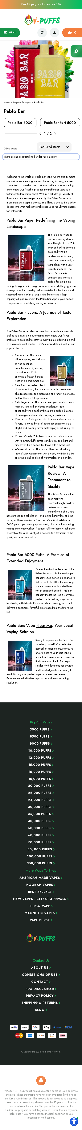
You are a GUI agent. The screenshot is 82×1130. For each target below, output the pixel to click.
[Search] (76, 51)
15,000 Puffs (39, 765)
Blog (39, 1010)
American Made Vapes (39, 878)
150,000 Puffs (39, 863)
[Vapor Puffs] (41, 938)
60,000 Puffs (40, 835)
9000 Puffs (40, 744)
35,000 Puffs (39, 814)
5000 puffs (40, 729)
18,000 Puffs (39, 779)
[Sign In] (54, 32)
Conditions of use (40, 975)
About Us (39, 968)
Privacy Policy (40, 996)
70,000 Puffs (39, 842)
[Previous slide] (40, 133)
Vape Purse (40, 920)
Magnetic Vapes (40, 913)
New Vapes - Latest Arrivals (39, 899)
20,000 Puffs (40, 786)
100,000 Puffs (39, 856)
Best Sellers (40, 892)
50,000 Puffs (39, 828)
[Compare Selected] (42, 32)
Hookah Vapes (39, 885)
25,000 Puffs (39, 800)
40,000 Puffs (40, 821)
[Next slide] (55, 133)
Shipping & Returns (40, 1003)
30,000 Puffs (39, 807)
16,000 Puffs (39, 772)
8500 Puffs (40, 736)
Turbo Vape (39, 906)
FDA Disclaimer (40, 989)
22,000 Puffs (40, 793)
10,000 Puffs (39, 751)
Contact (39, 982)
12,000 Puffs (39, 758)
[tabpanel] (20, 122)
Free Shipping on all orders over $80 (41, 4)
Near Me (44, 625)
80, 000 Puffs (39, 849)
